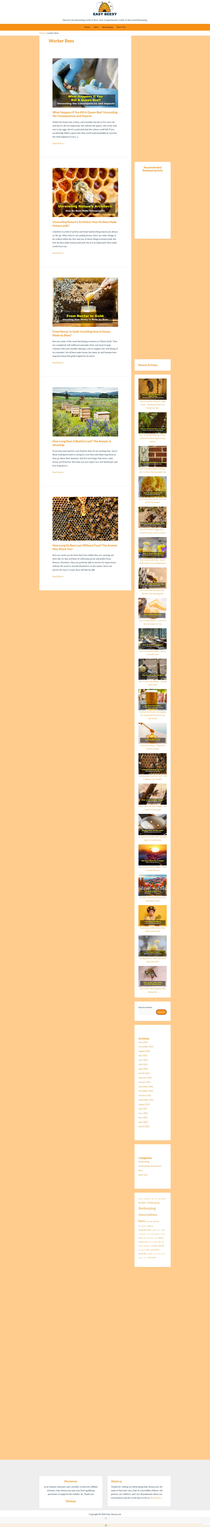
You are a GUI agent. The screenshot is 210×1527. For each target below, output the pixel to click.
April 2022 (143, 1122)
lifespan (140, 1246)
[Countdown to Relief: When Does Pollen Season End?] (152, 915)
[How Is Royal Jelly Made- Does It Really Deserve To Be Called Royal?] (152, 547)
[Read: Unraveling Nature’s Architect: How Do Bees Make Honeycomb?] (85, 192)
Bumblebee (149, 1226)
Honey (161, 1238)
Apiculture (147, 1199)
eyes (148, 1234)
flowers (163, 1234)
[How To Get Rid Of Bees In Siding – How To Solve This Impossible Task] (152, 456)
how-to (151, 1242)
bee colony (161, 1199)
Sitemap (71, 1501)
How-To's (142, 1175)
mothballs (154, 1246)
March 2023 (144, 1073)
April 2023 (143, 1069)
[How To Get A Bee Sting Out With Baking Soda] (152, 976)
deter (158, 1230)
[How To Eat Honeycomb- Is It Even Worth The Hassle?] (152, 487)
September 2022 (146, 1100)
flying (140, 1238)
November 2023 (145, 1046)
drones (163, 1230)
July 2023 (142, 1055)
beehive (142, 1202)
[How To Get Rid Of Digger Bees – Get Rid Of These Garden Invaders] (152, 517)
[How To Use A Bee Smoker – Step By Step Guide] (152, 669)
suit (155, 1254)
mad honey (147, 1246)
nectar (161, 1245)
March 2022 (144, 1126)
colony (154, 1230)
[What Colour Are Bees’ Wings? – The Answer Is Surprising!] (152, 794)
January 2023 (144, 1082)
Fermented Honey (155, 1234)
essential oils (141, 1234)
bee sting (149, 1221)
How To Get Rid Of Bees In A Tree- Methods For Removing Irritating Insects (152, 438)
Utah (163, 1254)
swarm (159, 1254)
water (140, 1257)
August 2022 (144, 1104)
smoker (150, 1254)
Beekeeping (107, 27)
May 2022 (142, 1117)
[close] (106, 1518)
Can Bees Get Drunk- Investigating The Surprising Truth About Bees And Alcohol (152, 715)
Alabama (140, 1199)
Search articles (145, 1007)
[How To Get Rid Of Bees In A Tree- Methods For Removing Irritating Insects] (152, 423)
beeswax (156, 1221)
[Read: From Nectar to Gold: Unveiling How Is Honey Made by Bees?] (85, 302)
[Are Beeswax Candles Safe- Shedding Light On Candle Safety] (152, 824)
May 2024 (142, 1042)
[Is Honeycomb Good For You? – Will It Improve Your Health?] (152, 763)
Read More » (58, 143)
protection (155, 1250)
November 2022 (145, 1091)
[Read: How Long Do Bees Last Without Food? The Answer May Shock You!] (85, 518)
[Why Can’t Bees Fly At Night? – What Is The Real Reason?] (152, 855)
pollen (148, 1250)
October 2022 (144, 1095)
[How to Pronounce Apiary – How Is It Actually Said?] (152, 638)
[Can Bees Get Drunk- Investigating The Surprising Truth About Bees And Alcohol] (152, 699)
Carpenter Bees (144, 1230)
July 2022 (142, 1108)
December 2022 (145, 1086)
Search (161, 1012)
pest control (141, 1250)
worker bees (151, 1257)
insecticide (157, 1242)
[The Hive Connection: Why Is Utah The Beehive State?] (152, 885)
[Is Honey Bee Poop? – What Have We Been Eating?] (152, 733)
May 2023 (142, 1064)
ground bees (150, 1238)
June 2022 (143, 1113)
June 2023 (143, 1060)
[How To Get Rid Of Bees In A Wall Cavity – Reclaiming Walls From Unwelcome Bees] (152, 389)
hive (156, 1238)
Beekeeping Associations (149, 1166)
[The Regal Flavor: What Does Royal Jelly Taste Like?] (152, 946)
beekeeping (153, 1202)
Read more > (156, 1498)
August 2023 (144, 1051)
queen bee (142, 1253)
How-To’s (121, 27)
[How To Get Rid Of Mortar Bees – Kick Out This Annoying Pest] (152, 578)
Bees (96, 27)
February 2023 (145, 1077)
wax (144, 1257)
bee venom (141, 1226)
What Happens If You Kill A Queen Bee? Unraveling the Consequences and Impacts (84, 114)
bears (152, 1199)
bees (141, 1221)
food (145, 1238)
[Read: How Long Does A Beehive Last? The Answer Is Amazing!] (85, 411)
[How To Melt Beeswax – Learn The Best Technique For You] (152, 608)
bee (156, 1199)
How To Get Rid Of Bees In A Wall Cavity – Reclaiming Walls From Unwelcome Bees (152, 404)
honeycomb (143, 1242)
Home (87, 27)
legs (163, 1242)
